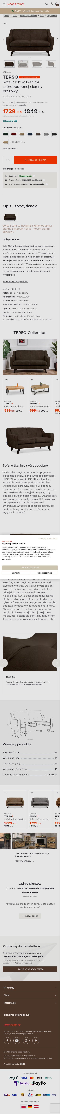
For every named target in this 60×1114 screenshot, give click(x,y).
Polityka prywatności (48, 539)
